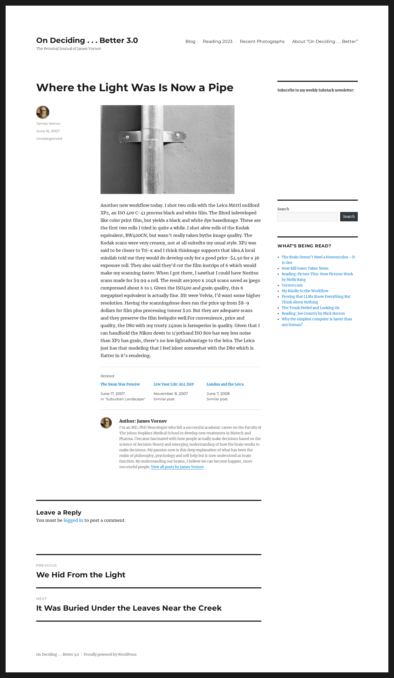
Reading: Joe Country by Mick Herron (313, 313)
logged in (73, 520)
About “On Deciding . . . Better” (325, 41)
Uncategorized (49, 138)
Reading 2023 (217, 41)
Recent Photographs (262, 41)
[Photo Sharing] (181, 149)
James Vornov (48, 123)
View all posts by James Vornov (177, 467)
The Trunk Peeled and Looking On (311, 308)
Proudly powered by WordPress (110, 654)
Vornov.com (292, 285)
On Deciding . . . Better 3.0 (87, 40)
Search (283, 209)
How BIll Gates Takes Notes (305, 268)
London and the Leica (225, 384)
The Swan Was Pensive (120, 384)
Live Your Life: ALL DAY (174, 384)
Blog (190, 41)
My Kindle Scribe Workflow (305, 291)
